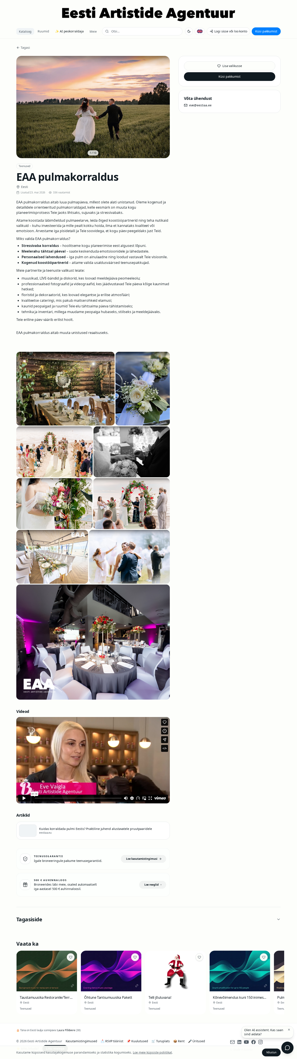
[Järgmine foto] (163, 107)
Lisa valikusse (232, 66)
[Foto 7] (52, 557)
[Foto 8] (129, 557)
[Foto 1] (65, 388)
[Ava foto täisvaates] (93, 107)
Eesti (24, 187)
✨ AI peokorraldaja (69, 31)
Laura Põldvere (66, 1030)
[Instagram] (260, 1042)
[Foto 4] (131, 451)
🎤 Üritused (196, 1041)
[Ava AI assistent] (287, 1048)
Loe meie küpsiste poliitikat (152, 1052)
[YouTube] (246, 1042)
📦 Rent (179, 1041)
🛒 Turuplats (161, 1041)
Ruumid (43, 31)
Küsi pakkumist (266, 31)
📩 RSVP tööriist (112, 1041)
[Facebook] (253, 1042)
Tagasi (25, 47)
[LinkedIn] (239, 1042)
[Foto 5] (54, 503)
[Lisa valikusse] (71, 957)
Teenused (24, 166)
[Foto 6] (131, 503)
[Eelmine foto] (23, 107)
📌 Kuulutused (137, 1041)
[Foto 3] (54, 451)
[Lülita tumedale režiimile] (189, 31)
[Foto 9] (93, 642)
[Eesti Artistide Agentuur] (148, 13)
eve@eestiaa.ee (200, 105)
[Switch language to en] (200, 31)
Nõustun (271, 1052)
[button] (289, 1029)
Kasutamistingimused (81, 1041)
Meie (93, 31)
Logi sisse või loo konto (230, 31)
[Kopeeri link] (165, 153)
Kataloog (25, 31)
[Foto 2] (142, 388)
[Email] (232, 1042)
